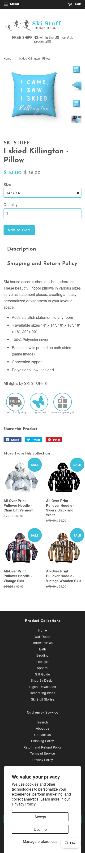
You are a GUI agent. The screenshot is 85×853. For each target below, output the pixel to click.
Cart (77, 3)
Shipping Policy (42, 740)
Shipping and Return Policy (42, 263)
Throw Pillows (42, 642)
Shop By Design (43, 680)
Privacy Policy (42, 759)
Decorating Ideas (42, 692)
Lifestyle (42, 661)
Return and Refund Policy (42, 747)
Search (42, 722)
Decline (40, 829)
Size (7, 184)
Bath (42, 649)
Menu (14, 3)
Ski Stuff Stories (42, 699)
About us (42, 728)
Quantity (10, 204)
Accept (40, 816)
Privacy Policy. (24, 804)
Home (7, 58)
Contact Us (42, 734)
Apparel (42, 667)
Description (21, 249)
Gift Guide (42, 674)
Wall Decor (42, 636)
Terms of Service (42, 753)
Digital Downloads (42, 686)
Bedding (42, 655)
